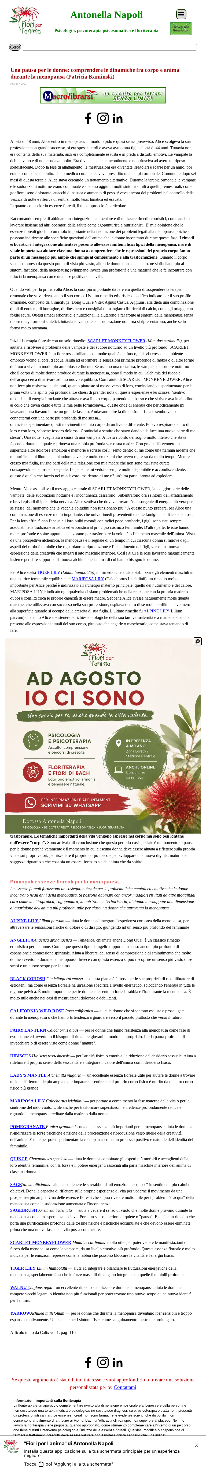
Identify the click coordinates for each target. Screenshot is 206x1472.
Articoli (14, 84)
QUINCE (19, 1159)
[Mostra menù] (181, 14)
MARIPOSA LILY (88, 579)
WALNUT (20, 1287)
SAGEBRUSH (23, 1210)
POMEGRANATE (27, 1126)
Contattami (125, 1387)
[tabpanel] (103, 96)
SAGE (16, 1184)
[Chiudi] (198, 641)
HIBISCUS (21, 1056)
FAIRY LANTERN (28, 1030)
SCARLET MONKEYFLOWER (116, 341)
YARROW (20, 1313)
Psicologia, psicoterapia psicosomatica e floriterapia (106, 30)
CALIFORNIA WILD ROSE (37, 1011)
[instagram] (103, 118)
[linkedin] (117, 118)
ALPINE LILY (157, 611)
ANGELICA (22, 940)
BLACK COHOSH (27, 978)
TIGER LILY (48, 572)
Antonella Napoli (106, 14)
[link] (103, 736)
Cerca (15, 47)
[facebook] (88, 118)
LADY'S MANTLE (28, 1075)
